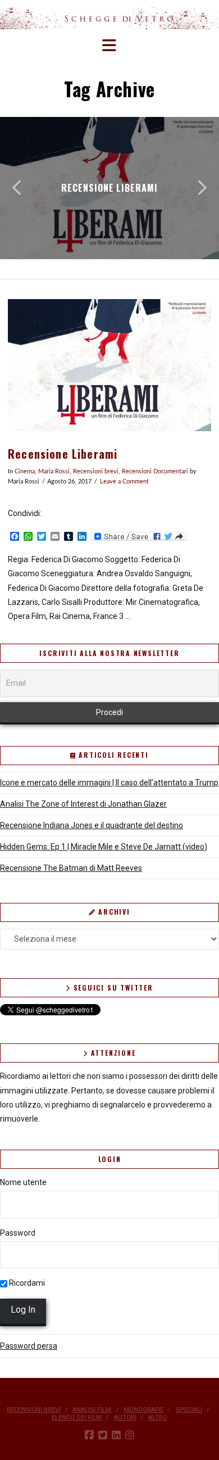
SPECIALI (189, 1409)
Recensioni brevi (95, 471)
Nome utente (23, 1182)
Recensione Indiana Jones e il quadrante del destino (91, 825)
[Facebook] (89, 1435)
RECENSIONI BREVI (34, 1409)
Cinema (25, 471)
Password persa (28, 1345)
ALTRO (157, 1417)
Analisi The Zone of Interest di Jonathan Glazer (83, 803)
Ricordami (26, 1282)
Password (17, 1232)
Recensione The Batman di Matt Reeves (71, 868)
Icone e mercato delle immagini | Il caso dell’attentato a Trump (109, 782)
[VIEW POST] (109, 365)
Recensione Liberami (62, 454)
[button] (109, 46)
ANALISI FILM (91, 1409)
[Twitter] (102, 1435)
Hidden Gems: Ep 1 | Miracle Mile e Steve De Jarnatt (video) (103, 846)
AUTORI (125, 1417)
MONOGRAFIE (143, 1409)
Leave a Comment (124, 482)
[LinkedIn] (116, 1435)
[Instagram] (129, 1435)
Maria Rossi (54, 471)
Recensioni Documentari (155, 471)
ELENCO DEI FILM (77, 1417)
